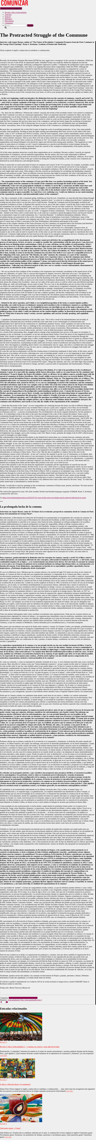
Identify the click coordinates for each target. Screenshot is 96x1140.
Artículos (8, 15)
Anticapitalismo (13, 1000)
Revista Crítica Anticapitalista (15, 12)
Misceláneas (9, 21)
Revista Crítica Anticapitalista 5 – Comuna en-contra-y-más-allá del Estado (29, 1047)
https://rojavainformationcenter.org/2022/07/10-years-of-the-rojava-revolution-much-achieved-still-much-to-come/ (44, 498)
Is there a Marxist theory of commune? (15, 1084)
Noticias (8, 17)
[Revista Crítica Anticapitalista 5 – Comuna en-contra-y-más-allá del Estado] (21, 1040)
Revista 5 (12, 998)
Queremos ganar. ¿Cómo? (10, 1128)
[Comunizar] (14, 6)
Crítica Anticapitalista (27, 1000)
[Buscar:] (16, 25)
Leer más (3, 1056)
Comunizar (9, 23)
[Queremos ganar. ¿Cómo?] (21, 1122)
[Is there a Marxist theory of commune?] (17, 1078)
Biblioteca (8, 19)
